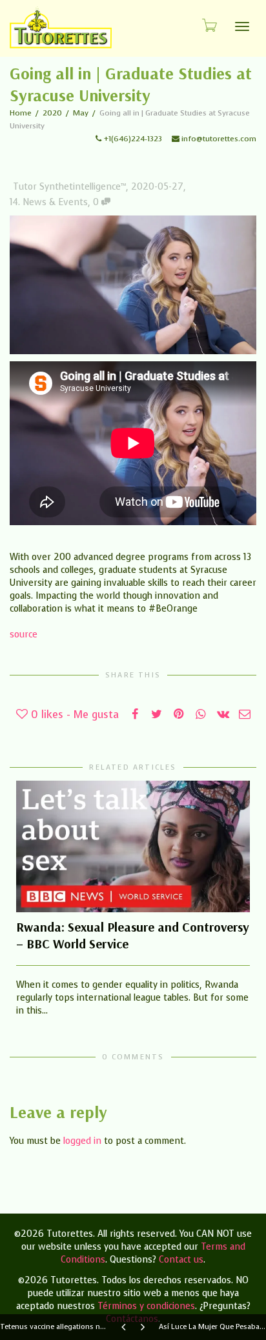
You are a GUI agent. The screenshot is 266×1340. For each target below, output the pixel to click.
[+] (133, 846)
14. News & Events (49, 202)
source (23, 634)
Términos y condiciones (146, 1306)
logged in (82, 1141)
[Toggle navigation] (242, 26)
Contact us (181, 1260)
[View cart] (208, 25)
